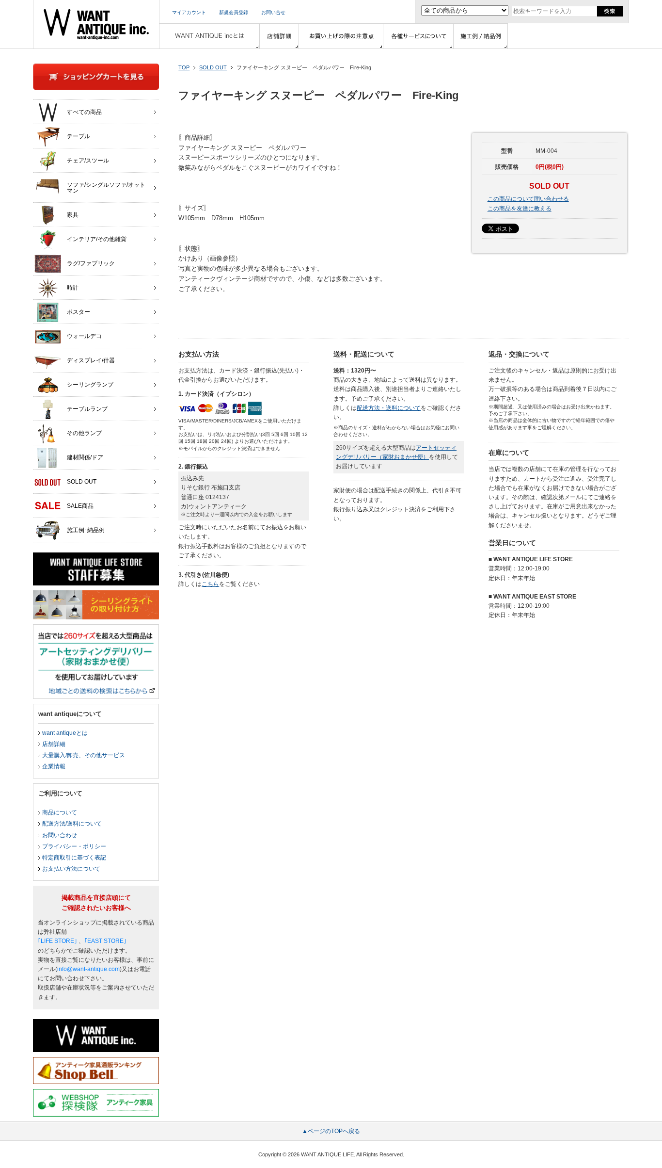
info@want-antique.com (88, 969)
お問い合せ (273, 12)
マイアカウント (189, 12)
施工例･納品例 (86, 530)
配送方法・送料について (389, 408)
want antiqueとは (65, 733)
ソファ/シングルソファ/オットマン (106, 187)
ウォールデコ (84, 336)
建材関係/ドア (85, 457)
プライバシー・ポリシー (74, 846)
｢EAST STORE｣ (105, 941)
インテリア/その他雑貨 (96, 239)
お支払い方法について (71, 868)
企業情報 (53, 766)
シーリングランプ (90, 384)
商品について (59, 812)
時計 (73, 287)
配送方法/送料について (72, 823)
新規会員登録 (233, 12)
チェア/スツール (88, 160)
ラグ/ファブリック (91, 263)
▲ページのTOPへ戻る (331, 1131)
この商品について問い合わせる (528, 198)
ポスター (78, 311)
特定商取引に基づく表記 (74, 857)
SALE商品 (80, 506)
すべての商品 (84, 112)
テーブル (78, 136)
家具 (73, 214)
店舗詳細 (53, 744)
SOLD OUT (213, 67)
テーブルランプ (87, 409)
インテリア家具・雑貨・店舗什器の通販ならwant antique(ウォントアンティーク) (96, 24)
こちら (210, 584)
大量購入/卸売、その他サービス (83, 755)
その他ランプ (84, 433)
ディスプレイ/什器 (91, 360)
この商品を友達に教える (520, 208)
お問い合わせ (59, 835)
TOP (183, 67)
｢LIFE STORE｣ (57, 941)
